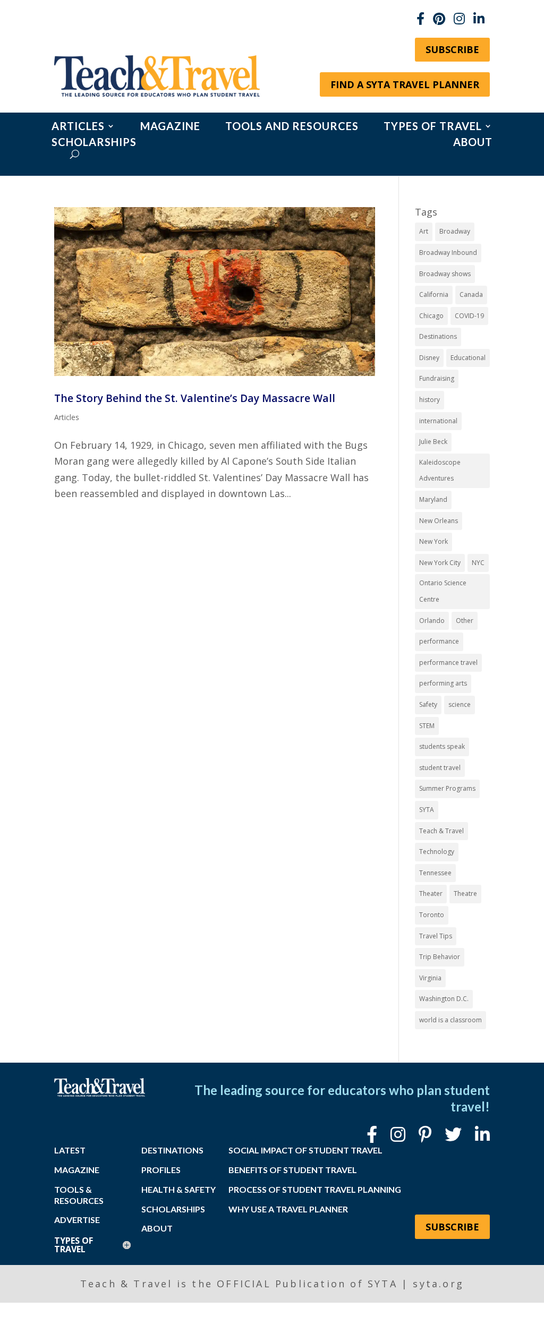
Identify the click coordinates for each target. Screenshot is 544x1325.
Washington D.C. (444, 998)
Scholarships (94, 143)
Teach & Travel (441, 830)
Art (423, 231)
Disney (429, 357)
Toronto (431, 914)
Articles (78, 127)
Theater (431, 893)
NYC (478, 562)
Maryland (433, 499)
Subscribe (452, 49)
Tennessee (435, 872)
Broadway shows (445, 273)
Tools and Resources (292, 127)
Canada (471, 294)
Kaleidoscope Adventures (440, 470)
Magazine (170, 127)
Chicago (431, 315)
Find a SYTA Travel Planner (404, 84)
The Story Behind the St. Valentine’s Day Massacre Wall (194, 398)
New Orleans (438, 520)
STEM (427, 725)
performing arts (443, 683)
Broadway (454, 231)
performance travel (448, 662)
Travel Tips (435, 936)
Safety (428, 704)
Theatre (465, 893)
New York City (440, 562)
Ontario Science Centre (442, 591)
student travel (440, 767)
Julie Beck (433, 441)
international (438, 420)
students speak (442, 746)
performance (439, 641)
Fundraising (436, 378)
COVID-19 (469, 315)
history (429, 399)
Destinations (438, 336)
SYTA (426, 809)
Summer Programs (447, 788)
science (459, 704)
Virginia (430, 977)
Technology (436, 851)
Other (464, 620)
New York (433, 541)
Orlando (432, 620)
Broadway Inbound (448, 252)
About (472, 143)
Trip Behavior (439, 956)
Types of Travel (433, 127)
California (433, 294)
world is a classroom (450, 1019)
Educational (468, 357)
